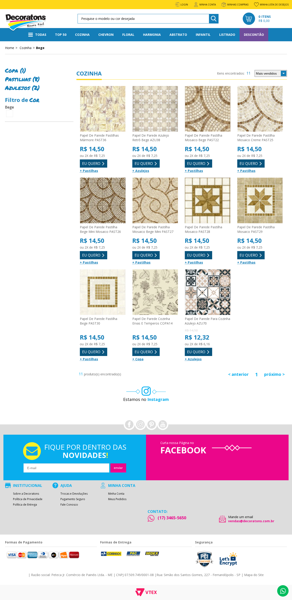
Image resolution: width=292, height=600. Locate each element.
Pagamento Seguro (72, 499)
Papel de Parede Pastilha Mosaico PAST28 (203, 229)
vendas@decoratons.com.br (251, 521)
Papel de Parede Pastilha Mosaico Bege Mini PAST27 (152, 229)
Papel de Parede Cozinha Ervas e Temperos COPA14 (152, 321)
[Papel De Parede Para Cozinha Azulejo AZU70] (207, 292)
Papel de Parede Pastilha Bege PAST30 (98, 321)
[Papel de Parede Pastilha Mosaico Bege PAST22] (207, 109)
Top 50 (60, 34)
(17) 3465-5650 (172, 517)
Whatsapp (283, 591)
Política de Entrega (25, 504)
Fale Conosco (69, 504)
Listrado (227, 34)
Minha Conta (116, 493)
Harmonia (152, 34)
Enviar (118, 468)
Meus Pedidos (117, 499)
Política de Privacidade (27, 499)
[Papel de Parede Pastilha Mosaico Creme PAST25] (260, 109)
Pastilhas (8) (22, 79)
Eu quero (91, 163)
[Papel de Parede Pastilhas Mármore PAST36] (102, 109)
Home (9, 47)
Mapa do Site (254, 575)
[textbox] (147, 18)
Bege (40, 47)
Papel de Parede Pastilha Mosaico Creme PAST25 (256, 137)
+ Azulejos (140, 171)
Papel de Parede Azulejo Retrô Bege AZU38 (150, 137)
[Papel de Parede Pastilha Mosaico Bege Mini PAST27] (155, 201)
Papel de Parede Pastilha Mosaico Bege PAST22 (203, 137)
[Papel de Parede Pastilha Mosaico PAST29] (260, 201)
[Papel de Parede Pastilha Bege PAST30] (102, 292)
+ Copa (137, 359)
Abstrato (178, 34)
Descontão (254, 34)
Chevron (106, 34)
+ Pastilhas (89, 171)
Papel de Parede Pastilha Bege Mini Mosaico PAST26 (100, 229)
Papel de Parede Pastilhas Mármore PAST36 (99, 137)
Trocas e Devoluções (74, 493)
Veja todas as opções (9, 113)
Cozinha (82, 34)
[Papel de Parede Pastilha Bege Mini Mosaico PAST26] (102, 201)
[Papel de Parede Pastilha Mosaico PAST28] (207, 201)
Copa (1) (15, 70)
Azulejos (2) (22, 88)
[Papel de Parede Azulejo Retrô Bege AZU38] (155, 109)
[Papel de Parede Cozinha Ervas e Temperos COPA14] (155, 292)
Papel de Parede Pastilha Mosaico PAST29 (256, 229)
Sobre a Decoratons (26, 493)
